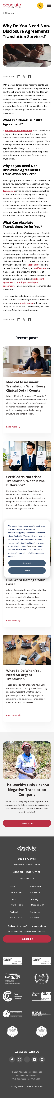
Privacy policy (17, 1086)
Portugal (14, 911)
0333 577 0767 (27, 859)
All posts (9, 13)
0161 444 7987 (35, 892)
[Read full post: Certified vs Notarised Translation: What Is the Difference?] (27, 484)
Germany (34, 899)
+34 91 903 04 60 (16, 892)
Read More (31, 546)
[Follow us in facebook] (12, 1059)
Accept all (27, 563)
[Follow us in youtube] (34, 1059)
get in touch (26, 303)
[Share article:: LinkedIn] (18, 76)
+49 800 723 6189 (37, 905)
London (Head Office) (27, 872)
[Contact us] (40, 5)
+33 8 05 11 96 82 (16, 905)
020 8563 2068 (27, 878)
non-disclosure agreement (18, 130)
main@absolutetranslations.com (27, 864)
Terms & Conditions (34, 1086)
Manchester (35, 886)
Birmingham (35, 911)
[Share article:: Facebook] (29, 76)
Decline (27, 570)
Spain (12, 886)
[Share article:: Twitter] (24, 76)
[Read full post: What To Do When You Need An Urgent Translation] (27, 678)
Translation (9, 190)
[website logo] (12, 5)
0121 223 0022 (35, 917)
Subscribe (27, 939)
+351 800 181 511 (17, 917)
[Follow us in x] (19, 1059)
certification (39, 268)
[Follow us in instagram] (42, 1059)
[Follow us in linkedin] (27, 1059)
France (13, 899)
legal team (32, 264)
